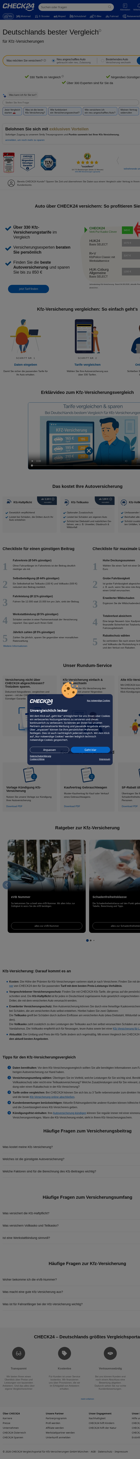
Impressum (104, 759)
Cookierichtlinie (37, 759)
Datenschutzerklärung (40, 756)
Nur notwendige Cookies (98, 700)
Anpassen (49, 750)
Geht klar (90, 750)
